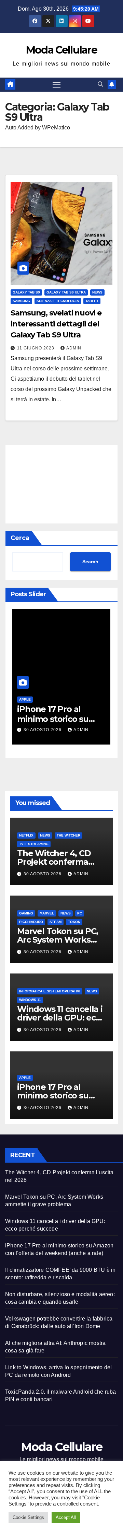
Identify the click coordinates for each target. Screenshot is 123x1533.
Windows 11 (30, 1000)
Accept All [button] (66, 1517)
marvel (47, 913)
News (97, 292)
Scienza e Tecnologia (58, 301)
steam (56, 922)
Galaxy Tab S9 (26, 292)
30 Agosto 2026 (43, 729)
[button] (100, 84)
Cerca (20, 538)
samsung (21, 301)
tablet (91, 301)
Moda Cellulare (61, 50)
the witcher (68, 835)
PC (79, 913)
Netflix (26, 835)
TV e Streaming (34, 844)
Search (90, 561)
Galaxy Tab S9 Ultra (66, 292)
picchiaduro (31, 922)
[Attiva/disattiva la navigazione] (56, 85)
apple (25, 699)
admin (73, 348)
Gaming (26, 913)
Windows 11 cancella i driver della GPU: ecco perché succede (61, 1017)
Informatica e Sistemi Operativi (49, 991)
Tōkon (74, 922)
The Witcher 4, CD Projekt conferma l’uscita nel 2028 (54, 861)
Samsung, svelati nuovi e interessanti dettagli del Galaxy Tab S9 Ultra (56, 323)
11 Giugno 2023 (36, 348)
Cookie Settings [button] (28, 1517)
